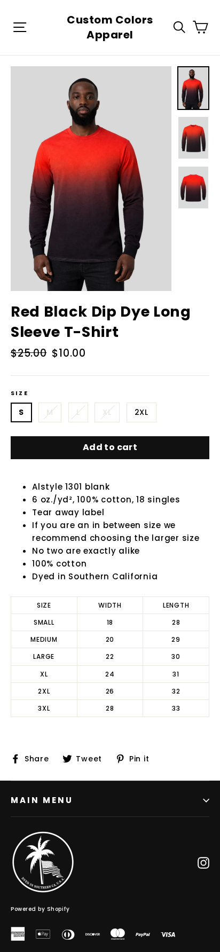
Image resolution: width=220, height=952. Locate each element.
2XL (141, 412)
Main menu (42, 800)
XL (107, 412)
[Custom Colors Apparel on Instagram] (203, 862)
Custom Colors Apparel (110, 27)
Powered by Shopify (40, 909)
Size (19, 393)
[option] (91, 178)
